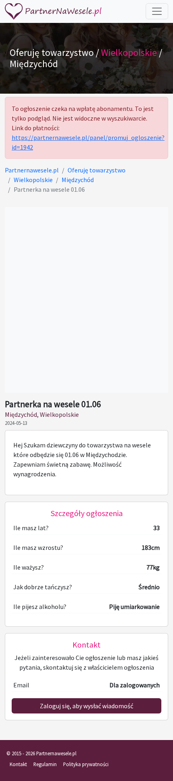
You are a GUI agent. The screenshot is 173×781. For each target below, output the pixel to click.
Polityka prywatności (86, 764)
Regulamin (45, 764)
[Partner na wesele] (53, 11)
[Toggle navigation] (157, 11)
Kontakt (18, 764)
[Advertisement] (86, 299)
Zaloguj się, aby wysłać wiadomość (86, 706)
